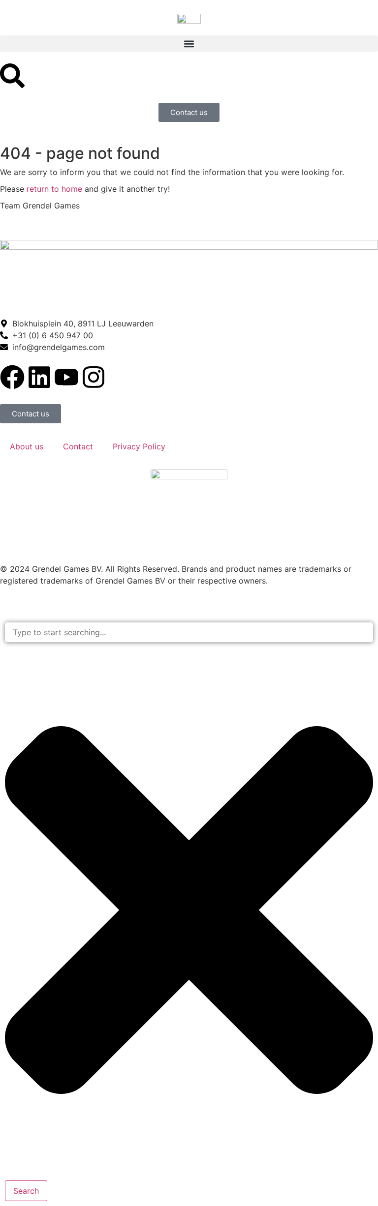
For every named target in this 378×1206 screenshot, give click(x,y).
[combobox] (189, 632)
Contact (78, 446)
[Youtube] (66, 377)
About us (26, 446)
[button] (189, 43)
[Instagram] (93, 377)
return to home (54, 189)
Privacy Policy (139, 446)
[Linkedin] (39, 377)
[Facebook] (12, 377)
